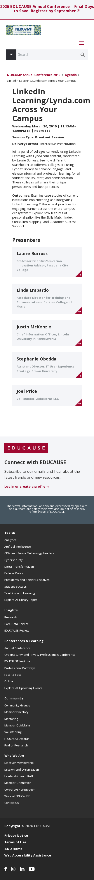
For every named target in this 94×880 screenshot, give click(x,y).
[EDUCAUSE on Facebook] (5, 869)
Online (8, 681)
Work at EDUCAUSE (17, 796)
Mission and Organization (21, 770)
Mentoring (11, 719)
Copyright (12, 826)
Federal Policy (13, 573)
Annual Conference (17, 648)
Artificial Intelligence (17, 547)
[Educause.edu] (26, 448)
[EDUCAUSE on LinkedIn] (22, 869)
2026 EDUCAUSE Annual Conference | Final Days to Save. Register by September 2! (47, 9)
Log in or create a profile (24, 487)
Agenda (71, 75)
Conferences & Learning (24, 641)
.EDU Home (13, 849)
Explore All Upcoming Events (23, 688)
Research (10, 617)
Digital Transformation (19, 567)
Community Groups (17, 705)
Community (13, 699)
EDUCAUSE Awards (17, 739)
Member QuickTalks (17, 725)
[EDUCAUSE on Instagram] (13, 869)
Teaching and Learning (19, 593)
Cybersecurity (13, 560)
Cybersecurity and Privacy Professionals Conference (39, 655)
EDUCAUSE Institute (17, 661)
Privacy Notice (16, 836)
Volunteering (12, 732)
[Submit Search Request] (82, 54)
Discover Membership (19, 763)
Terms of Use (15, 843)
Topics (9, 533)
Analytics (10, 540)
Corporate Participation (19, 790)
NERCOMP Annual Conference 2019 (33, 75)
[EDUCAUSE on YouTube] (32, 869)
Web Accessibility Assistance (27, 856)
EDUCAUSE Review (16, 630)
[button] (82, 44)
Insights (11, 611)
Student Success (15, 587)
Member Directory (16, 712)
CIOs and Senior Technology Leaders (29, 553)
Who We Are (14, 756)
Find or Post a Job (16, 745)
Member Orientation (17, 783)
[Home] (23, 32)
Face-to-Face (12, 675)
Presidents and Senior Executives (27, 580)
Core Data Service (16, 624)
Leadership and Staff (18, 776)
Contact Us (11, 803)
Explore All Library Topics (21, 600)
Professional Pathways (19, 668)
